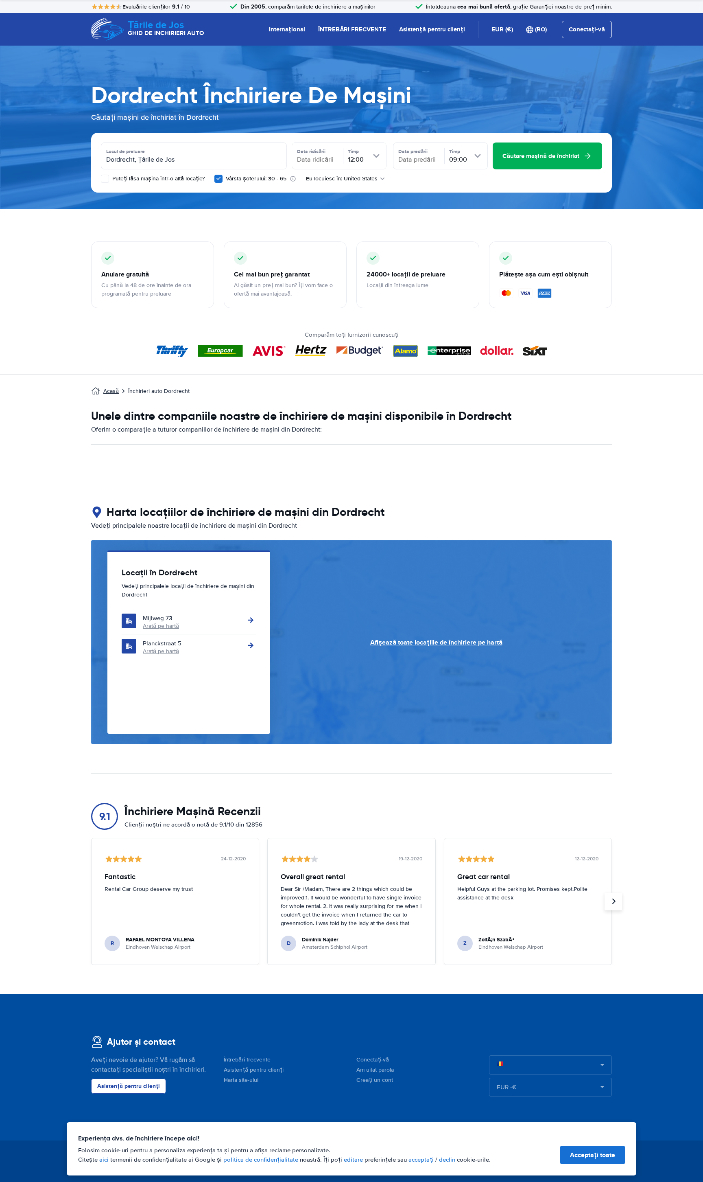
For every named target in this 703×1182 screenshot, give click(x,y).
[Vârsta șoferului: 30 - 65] (218, 179)
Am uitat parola (375, 1069)
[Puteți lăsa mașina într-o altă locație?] (105, 179)
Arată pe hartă (161, 626)
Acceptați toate (592, 1155)
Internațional (287, 29)
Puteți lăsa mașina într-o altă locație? (157, 178)
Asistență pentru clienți (432, 29)
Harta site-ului (241, 1080)
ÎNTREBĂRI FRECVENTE (352, 29)
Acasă (111, 391)
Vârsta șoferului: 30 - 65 (256, 178)
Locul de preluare (125, 151)
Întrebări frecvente (247, 1059)
